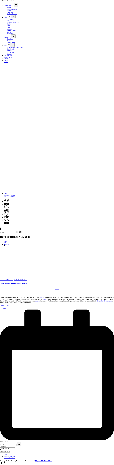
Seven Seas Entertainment (104, 301)
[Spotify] (6, 220)
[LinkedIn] (6, 217)
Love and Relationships (6, 280)
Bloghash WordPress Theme (43, 461)
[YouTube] (6, 204)
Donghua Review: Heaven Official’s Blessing (13, 283)
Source (57, 289)
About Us (6, 454)
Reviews (24, 280)
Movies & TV (18, 280)
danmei (42, 297)
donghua (45, 299)
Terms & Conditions (9, 458)
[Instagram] (6, 211)
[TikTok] (6, 214)
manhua (37, 301)
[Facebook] (6, 201)
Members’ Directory (9, 456)
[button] (17, 232)
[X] (6, 208)
